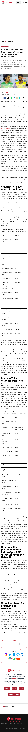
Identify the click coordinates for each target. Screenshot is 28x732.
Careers (3, 725)
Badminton (5, 47)
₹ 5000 (7, 689)
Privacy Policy (4, 723)
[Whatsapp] (11, 98)
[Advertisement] (14, 23)
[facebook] (5, 98)
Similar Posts (9, 706)
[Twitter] (8, 98)
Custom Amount (14, 694)
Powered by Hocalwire (19, 728)
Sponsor (14, 678)
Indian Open (15, 644)
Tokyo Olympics (6, 644)
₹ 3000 (14, 689)
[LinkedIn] (14, 98)
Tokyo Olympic (5, 128)
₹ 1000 (21, 689)
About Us (12, 723)
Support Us (19, 723)
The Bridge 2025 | (8, 728)
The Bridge (19, 649)
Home (3, 41)
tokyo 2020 (13, 641)
